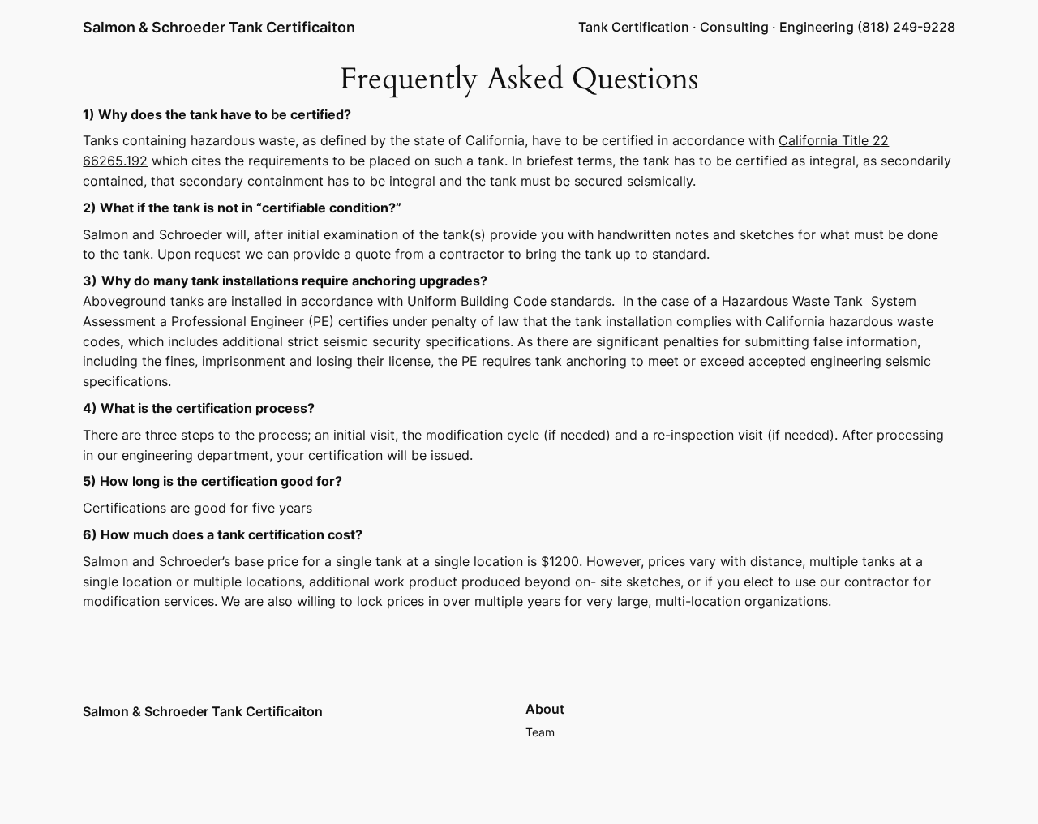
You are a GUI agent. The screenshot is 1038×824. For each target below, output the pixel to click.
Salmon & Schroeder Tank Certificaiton (219, 27)
